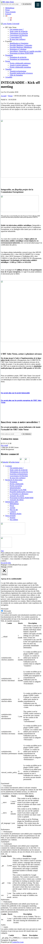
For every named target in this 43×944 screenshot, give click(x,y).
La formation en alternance (19, 494)
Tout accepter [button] (22, 565)
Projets (7, 61)
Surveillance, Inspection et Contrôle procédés (25, 51)
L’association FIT (16, 37)
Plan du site (14, 510)
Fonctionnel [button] (5, 783)
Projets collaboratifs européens (20, 67)
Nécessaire (7, 611)
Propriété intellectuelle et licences (21, 73)
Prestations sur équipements (19, 59)
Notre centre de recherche (19, 31)
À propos (8, 466)
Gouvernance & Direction (19, 35)
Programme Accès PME (18, 490)
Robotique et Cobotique (18, 49)
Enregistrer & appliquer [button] (9, 940)
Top (2, 551)
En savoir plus (6, 563)
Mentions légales (15, 514)
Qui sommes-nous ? (16, 29)
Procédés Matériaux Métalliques (21, 47)
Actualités (8, 77)
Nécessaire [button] (4, 609)
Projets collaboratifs (16, 484)
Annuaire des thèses (17, 500)
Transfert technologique (18, 71)
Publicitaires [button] (5, 900)
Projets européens (16, 486)
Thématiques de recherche (19, 33)
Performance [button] (5, 829)
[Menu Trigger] (38, 5)
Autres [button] (3, 925)
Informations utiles (11, 502)
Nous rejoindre (10, 12)
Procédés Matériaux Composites (21, 45)
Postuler (12, 518)
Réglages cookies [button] (7, 565)
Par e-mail (4, 445)
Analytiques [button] (5, 842)
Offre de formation (16, 75)
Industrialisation (15, 488)
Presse (7, 10)
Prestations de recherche (18, 57)
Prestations (9, 55)
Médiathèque (9, 8)
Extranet (8, 14)
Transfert (8, 69)
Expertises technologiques (19, 474)
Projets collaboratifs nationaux (20, 63)
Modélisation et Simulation (19, 43)
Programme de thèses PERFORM (21, 53)
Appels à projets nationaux (19, 65)
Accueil (3, 96)
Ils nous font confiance (17, 39)
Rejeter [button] (15, 565)
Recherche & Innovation (13, 480)
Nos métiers (14, 520)
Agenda (12, 508)
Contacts (13, 512)
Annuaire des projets (17, 496)
